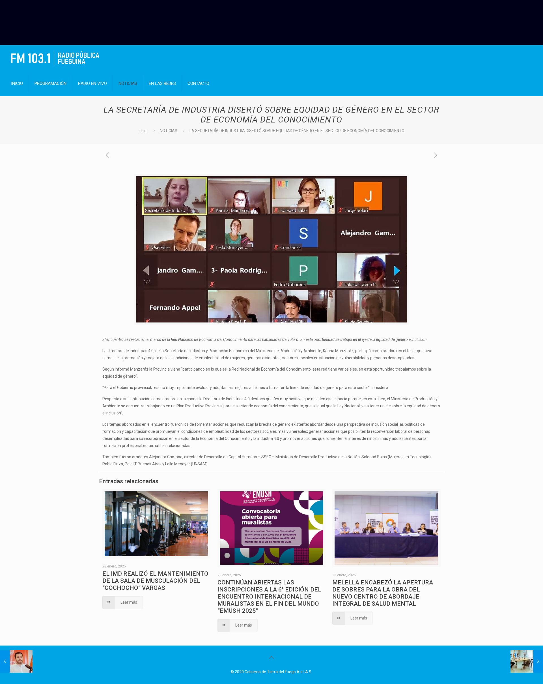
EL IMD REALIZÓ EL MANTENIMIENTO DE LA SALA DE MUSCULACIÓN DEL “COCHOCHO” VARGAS (155, 580)
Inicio (143, 130)
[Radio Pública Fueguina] (55, 58)
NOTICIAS (168, 130)
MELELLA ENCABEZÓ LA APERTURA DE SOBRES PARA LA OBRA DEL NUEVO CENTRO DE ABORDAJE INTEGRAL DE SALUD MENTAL (382, 593)
